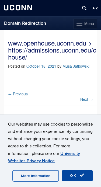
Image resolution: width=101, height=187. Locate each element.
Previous (18, 93)
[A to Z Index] (95, 8)
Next (86, 99)
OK (74, 175)
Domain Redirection (25, 23)
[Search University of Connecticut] (84, 8)
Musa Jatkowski (75, 66)
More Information (35, 176)
